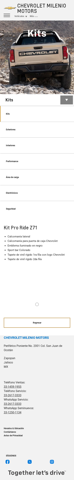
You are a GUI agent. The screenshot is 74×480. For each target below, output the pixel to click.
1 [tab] (37, 304)
